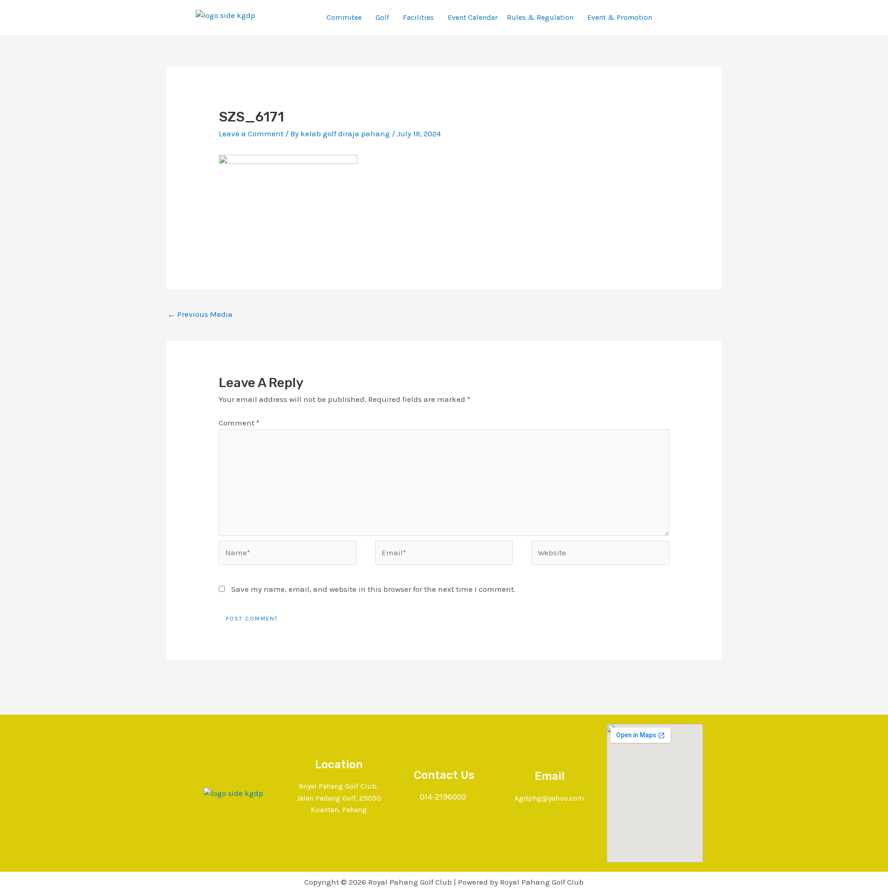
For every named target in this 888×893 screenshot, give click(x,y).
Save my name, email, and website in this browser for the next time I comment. (373, 589)
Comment (239, 422)
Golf (382, 17)
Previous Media (200, 314)
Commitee (344, 17)
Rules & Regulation (540, 17)
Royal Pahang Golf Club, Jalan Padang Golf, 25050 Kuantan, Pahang (338, 798)
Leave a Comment (251, 133)
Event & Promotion (619, 17)
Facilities (418, 17)
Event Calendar (473, 17)
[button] (346, 17)
